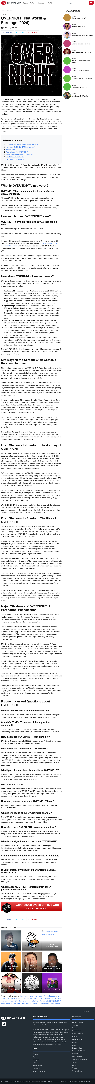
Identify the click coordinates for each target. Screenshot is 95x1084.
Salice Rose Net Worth (80, 70)
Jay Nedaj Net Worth (52, 989)
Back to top (89, 1011)
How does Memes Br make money (14, 1001)
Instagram (41, 3)
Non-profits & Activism (79, 1051)
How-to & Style (77, 1039)
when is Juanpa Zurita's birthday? (38, 1003)
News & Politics (77, 1048)
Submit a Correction (39, 1071)
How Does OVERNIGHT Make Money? (20, 147)
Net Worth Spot (14, 2)
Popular (25, 3)
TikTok (50, 3)
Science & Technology (79, 1059)
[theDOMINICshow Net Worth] (67, 34)
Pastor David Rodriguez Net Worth (52, 967)
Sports (74, 1065)
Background (10, 149)
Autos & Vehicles (77, 1022)
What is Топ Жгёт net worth (18, 998)
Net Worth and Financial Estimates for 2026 (22, 144)
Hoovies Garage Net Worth (32, 988)
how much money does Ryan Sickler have (45, 998)
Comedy (9, 11)
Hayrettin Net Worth (79, 87)
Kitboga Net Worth (79, 26)
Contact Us (36, 1068)
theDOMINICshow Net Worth (82, 35)
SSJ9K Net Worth (52, 947)
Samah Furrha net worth (36, 1001)
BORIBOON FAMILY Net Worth (11, 967)
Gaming (74, 1036)
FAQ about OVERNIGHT (15, 159)
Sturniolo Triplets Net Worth (82, 79)
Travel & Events (77, 1071)
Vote (34, 1057)
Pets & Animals (77, 1056)
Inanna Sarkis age (18, 1003)
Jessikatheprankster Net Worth (81, 61)
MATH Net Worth (31, 968)
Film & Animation (77, 1034)
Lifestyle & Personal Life (15, 157)
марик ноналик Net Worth (81, 44)
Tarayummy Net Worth (80, 18)
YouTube (33, 3)
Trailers (74, 1068)
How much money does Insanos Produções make (38, 996)
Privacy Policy (37, 1065)
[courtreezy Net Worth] (67, 95)
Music (74, 1045)
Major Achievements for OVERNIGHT (20, 154)
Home (3, 11)
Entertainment (76, 1031)
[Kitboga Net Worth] (67, 26)
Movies (74, 1042)
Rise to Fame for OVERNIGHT (17, 152)
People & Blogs (77, 1054)
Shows (74, 1062)
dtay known (55, 1003)
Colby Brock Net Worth (11, 946)
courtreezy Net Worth (80, 96)
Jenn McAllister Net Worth (81, 52)
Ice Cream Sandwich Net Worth (32, 946)
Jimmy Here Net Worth (11, 989)
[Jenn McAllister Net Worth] (67, 52)
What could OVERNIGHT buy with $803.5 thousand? (37, 907)
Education (75, 1028)
